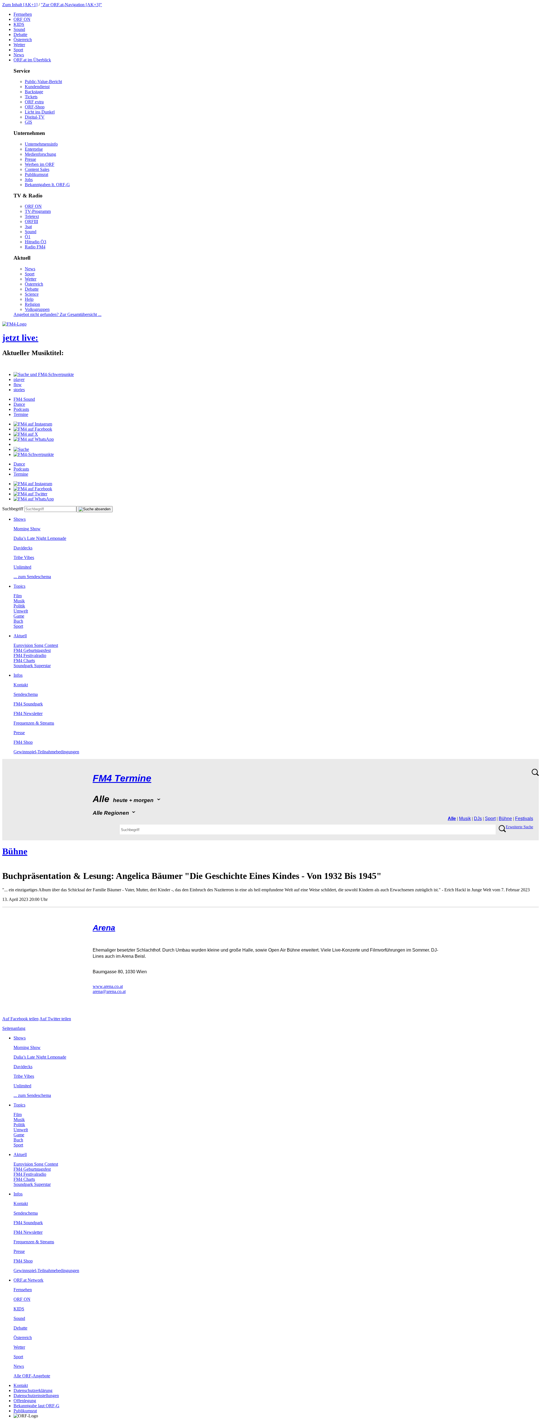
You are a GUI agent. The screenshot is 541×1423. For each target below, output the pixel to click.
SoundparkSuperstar (32, 665)
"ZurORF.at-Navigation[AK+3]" (71, 4)
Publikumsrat (36, 174)
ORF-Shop (35, 106)
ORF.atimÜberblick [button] (32, 59)
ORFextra (34, 101)
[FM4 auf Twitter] (30, 493)
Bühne (505, 818)
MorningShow (27, 528)
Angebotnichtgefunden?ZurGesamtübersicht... (57, 314)
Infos (18, 675)
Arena (104, 927)
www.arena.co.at (108, 986)
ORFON (22, 19)
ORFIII (31, 221)
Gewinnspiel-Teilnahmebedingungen (46, 751)
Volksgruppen (37, 309)
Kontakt (21, 684)
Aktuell (20, 635)
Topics (19, 586)
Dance (19, 404)
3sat (28, 226)
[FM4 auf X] (26, 434)
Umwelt (21, 611)
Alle (452, 818)
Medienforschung (40, 154)
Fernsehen (23, 14)
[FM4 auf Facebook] (33, 429)
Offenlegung (25, 1400)
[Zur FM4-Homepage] (14, 324)
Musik (19, 600)
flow (18, 384)
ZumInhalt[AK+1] (19, 4)
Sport (18, 49)
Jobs (29, 179)
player (19, 379)
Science (32, 294)
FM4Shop (23, 742)
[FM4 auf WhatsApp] (34, 439)
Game (19, 616)
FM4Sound (24, 399)
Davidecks (23, 547)
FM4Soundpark (28, 704)
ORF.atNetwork (28, 1280)
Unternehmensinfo (41, 144)
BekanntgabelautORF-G (36, 1405)
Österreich (23, 39)
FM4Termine (122, 778)
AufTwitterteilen (55, 1018)
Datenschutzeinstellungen (36, 1395)
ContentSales (37, 169)
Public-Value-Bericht (43, 81)
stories (19, 389)
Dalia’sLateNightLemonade (40, 538)
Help (29, 299)
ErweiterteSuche (519, 827)
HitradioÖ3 (35, 241)
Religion (32, 304)
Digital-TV (35, 117)
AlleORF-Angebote (32, 1375)
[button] (44, 374)
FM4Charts (24, 660)
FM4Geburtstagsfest (32, 650)
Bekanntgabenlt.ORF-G (47, 184)
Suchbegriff (12, 508)
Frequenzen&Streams (34, 723)
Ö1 (27, 236)
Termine (21, 414)
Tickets (31, 96)
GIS (28, 122)
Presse (30, 159)
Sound (19, 29)
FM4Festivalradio (30, 655)
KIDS (19, 24)
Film (18, 595)
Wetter (19, 44)
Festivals (524, 818)
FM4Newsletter (28, 713)
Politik (19, 606)
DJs (478, 818)
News (19, 54)
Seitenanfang (13, 1028)
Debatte (20, 34)
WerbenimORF (39, 164)
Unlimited (22, 567)
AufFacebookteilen (20, 1018)
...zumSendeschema (32, 576)
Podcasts (21, 409)
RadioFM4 (35, 246)
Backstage (34, 91)
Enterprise (34, 149)
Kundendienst (37, 86)
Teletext (32, 216)
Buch (18, 621)
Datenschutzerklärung (33, 1390)
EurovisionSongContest (36, 645)
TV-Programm (38, 211)
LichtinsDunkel (40, 112)
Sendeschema (26, 694)
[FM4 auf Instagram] (33, 424)
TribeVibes (24, 557)
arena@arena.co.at (109, 991)
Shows (20, 519)
